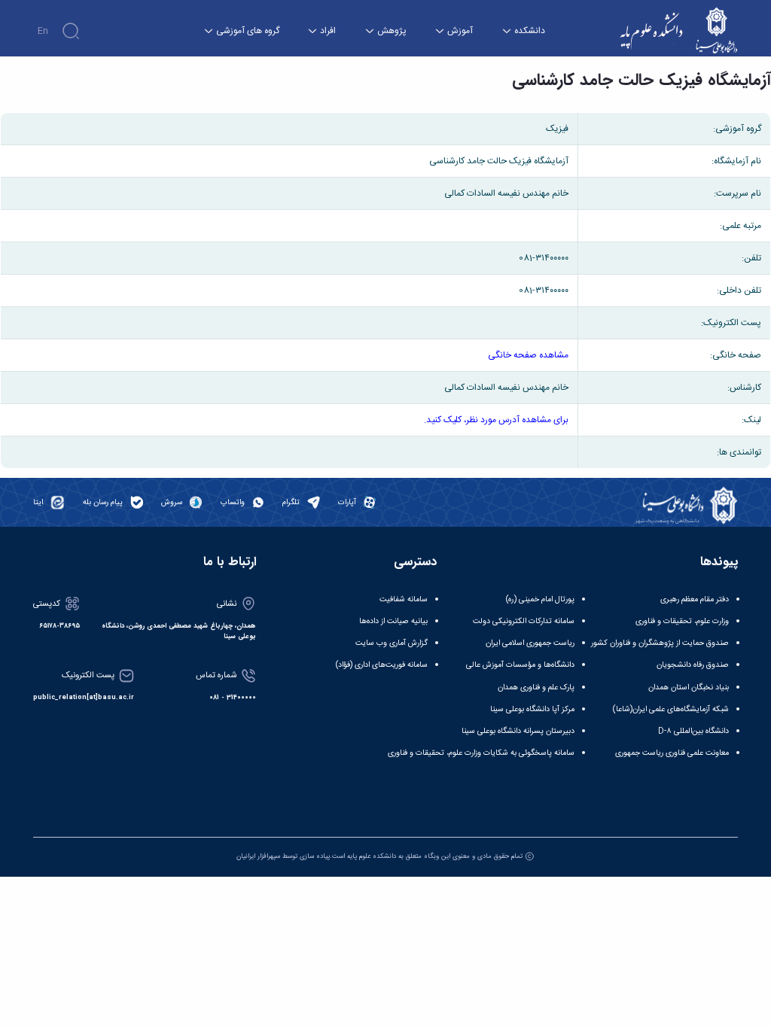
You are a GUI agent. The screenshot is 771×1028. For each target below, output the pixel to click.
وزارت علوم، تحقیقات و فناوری (682, 621)
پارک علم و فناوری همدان (536, 687)
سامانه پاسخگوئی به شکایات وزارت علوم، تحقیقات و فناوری (481, 753)
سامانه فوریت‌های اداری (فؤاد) (382, 664)
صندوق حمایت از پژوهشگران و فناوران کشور (660, 643)
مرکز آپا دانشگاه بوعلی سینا (532, 709)
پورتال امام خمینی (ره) (540, 599)
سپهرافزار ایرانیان (258, 855)
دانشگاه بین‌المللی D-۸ (693, 731)
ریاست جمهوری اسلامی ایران (530, 643)
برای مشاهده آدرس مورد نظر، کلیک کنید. (496, 419)
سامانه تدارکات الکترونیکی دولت (523, 621)
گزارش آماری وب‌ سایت (391, 643)
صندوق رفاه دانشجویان (693, 664)
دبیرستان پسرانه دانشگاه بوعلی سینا (518, 731)
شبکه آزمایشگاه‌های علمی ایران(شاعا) (671, 709)
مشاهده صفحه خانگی (528, 355)
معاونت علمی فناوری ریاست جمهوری (672, 753)
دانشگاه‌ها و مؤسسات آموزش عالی (520, 664)
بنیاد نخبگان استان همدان (688, 687)
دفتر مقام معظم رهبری (694, 599)
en (43, 30)
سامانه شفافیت (403, 599)
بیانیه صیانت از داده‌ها (393, 621)
